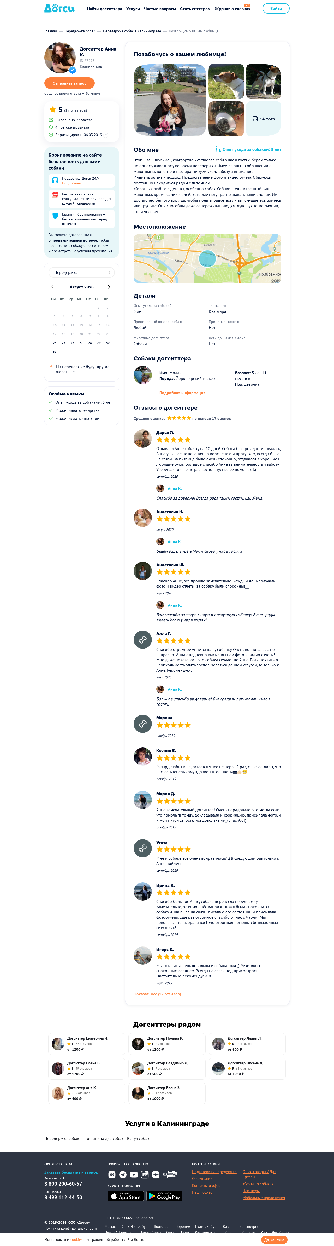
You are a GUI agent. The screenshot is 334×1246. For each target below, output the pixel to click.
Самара (231, 1232)
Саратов (249, 1232)
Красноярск (249, 1226)
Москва (111, 1226)
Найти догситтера (104, 8)
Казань (228, 1226)
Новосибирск (150, 1232)
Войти (276, 8)
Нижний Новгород (120, 1232)
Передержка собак (61, 1138)
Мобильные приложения (264, 1197)
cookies (76, 1239)
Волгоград (162, 1226)
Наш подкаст (203, 1192)
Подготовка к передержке (214, 1171)
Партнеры (251, 1190)
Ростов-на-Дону (207, 1232)
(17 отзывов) (75, 110)
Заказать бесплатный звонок (71, 1172)
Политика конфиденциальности (70, 1228)
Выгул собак (138, 1138)
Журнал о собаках (232, 8)
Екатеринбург (206, 1226)
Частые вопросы (160, 8)
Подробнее (71, 183)
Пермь (185, 1232)
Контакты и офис (206, 1185)
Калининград (91, 66)
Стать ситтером (195, 8)
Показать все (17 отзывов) (157, 993)
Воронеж (183, 1226)
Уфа (264, 1232)
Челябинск (280, 1232)
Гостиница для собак (104, 1138)
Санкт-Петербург (135, 1226)
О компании (202, 1178)
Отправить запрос (69, 83)
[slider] (179, 418)
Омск (170, 1232)
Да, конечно (274, 1239)
